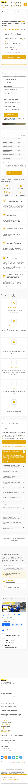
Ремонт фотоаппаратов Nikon (9, 697)
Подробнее (14, 333)
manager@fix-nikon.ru (7, 731)
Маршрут (7, 624)
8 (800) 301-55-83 (5, 724)
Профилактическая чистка (8, 138)
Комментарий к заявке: (10, 106)
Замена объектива (6, 158)
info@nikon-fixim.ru (6, 728)
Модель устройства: (9, 93)
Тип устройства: (8, 86)
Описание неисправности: (11, 99)
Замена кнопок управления (8, 154)
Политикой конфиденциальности (9, 120)
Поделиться (2, 757)
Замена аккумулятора (7, 146)
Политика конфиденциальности (14, 769)
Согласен (23, 779)
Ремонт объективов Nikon (7, 703)
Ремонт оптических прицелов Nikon (10, 700)
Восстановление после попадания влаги (7, 151)
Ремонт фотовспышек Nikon (8, 706)
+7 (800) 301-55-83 (16, 2)
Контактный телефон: (10, 79)
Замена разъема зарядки (8, 142)
